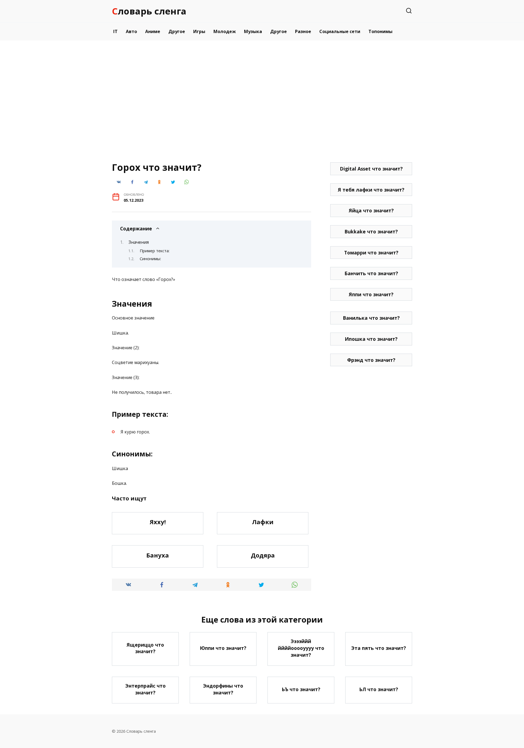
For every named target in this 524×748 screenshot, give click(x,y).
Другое (176, 31)
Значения (139, 242)
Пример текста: (154, 250)
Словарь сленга (149, 11)
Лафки (262, 522)
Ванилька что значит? (371, 318)
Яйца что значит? (371, 210)
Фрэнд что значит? (371, 360)
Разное (303, 31)
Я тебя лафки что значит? (371, 189)
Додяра (263, 555)
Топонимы (380, 31)
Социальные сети (339, 31)
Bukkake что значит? (371, 231)
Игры (199, 31)
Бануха (157, 555)
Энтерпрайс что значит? (145, 689)
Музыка (253, 31)
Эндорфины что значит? (223, 689)
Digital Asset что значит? (371, 168)
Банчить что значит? (371, 273)
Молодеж (224, 31)
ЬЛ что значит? (378, 689)
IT (115, 31)
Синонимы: (150, 258)
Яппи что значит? (371, 294)
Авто (131, 31)
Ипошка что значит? (371, 339)
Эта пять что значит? (378, 648)
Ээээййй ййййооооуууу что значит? (301, 648)
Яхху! (158, 522)
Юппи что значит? (223, 648)
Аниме (152, 31)
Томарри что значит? (371, 252)
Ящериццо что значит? (145, 648)
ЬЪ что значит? (301, 689)
